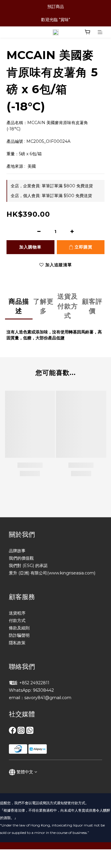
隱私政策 (17, 642)
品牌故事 (17, 550)
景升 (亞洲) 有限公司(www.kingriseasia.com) (52, 573)
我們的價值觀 (21, 558)
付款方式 (17, 620)
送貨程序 (17, 613)
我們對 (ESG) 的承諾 (28, 565)
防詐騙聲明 (19, 635)
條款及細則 (19, 628)
